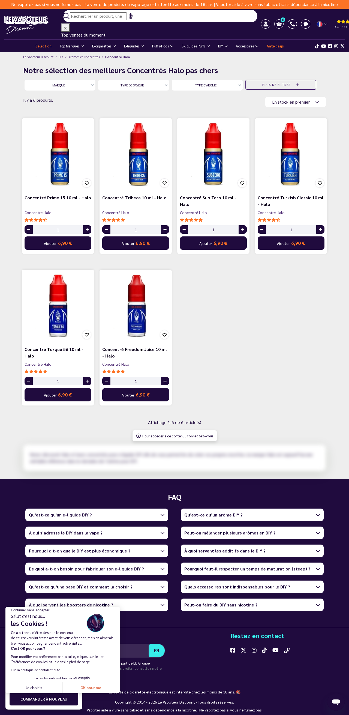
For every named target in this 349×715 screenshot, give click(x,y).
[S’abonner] (157, 650)
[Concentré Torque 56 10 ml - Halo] (58, 306)
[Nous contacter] (287, 650)
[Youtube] (323, 46)
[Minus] (29, 229)
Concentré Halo (38, 212)
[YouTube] (275, 650)
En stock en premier (291, 102)
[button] (279, 24)
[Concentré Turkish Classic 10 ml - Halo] (291, 154)
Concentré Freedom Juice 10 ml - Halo (134, 352)
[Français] (322, 24)
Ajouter (58, 243)
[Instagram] (336, 46)
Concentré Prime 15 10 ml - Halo (58, 197)
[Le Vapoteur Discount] (32, 25)
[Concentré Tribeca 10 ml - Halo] (136, 154)
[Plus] (87, 229)
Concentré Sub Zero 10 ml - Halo (208, 201)
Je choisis (34, 687)
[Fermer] (65, 27)
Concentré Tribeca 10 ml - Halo (134, 197)
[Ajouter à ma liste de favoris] (86, 183)
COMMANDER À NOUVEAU (44, 698)
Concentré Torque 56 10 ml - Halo (54, 352)
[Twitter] (342, 46)
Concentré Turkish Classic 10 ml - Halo (290, 201)
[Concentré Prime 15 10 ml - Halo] (58, 154)
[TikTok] (317, 46)
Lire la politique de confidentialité (35, 670)
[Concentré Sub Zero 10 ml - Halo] (213, 154)
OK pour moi (91, 687)
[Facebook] (330, 46)
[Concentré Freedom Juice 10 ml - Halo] (136, 306)
